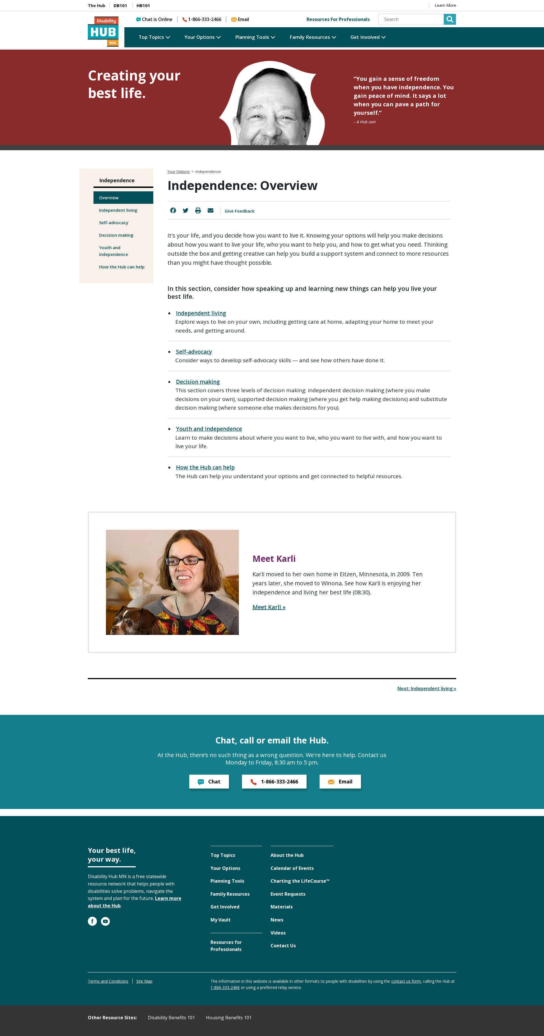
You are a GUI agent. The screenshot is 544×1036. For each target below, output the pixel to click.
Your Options (199, 37)
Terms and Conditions (108, 981)
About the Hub (287, 855)
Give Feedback (239, 211)
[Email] (210, 210)
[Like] (173, 210)
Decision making (116, 235)
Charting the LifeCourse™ (300, 881)
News (277, 920)
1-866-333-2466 (204, 19)
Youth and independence (113, 251)
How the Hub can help (121, 267)
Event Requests (288, 894)
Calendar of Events (292, 868)
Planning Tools (252, 37)
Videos (278, 933)
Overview (108, 197)
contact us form (406, 981)
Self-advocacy (113, 222)
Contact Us (283, 945)
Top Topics (151, 37)
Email (243, 19)
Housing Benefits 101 (229, 1017)
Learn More (445, 5)
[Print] (198, 210)
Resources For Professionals (338, 19)
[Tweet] (185, 210)
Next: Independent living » (427, 688)
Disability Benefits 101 (171, 1017)
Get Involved (365, 37)
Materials (282, 907)
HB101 (143, 5)
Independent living (118, 210)
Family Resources (310, 37)
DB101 (120, 5)
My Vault (221, 920)
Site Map (144, 981)
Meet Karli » (269, 607)
